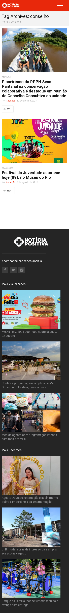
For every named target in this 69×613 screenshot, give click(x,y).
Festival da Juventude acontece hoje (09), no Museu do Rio (31, 175)
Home (5, 21)
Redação (10, 100)
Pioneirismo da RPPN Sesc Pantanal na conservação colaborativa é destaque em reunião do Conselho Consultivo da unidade (34, 88)
